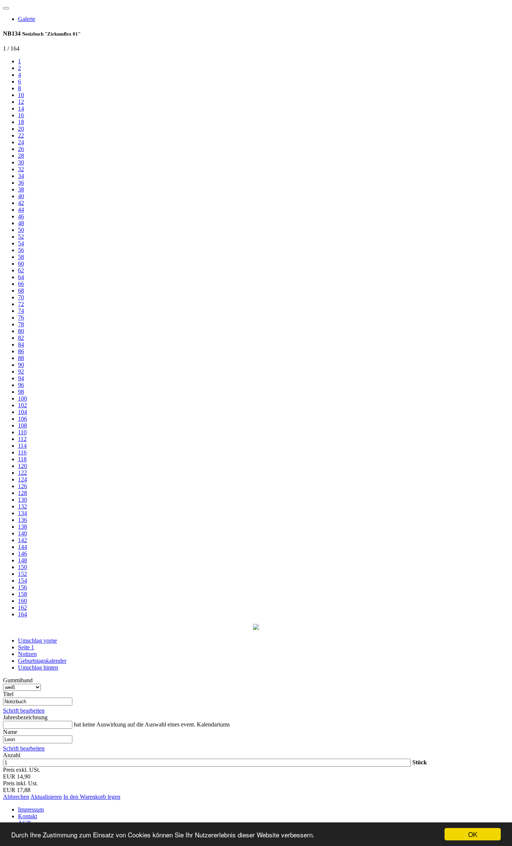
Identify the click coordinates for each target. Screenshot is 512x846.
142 (22, 540)
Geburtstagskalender (42, 661)
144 (22, 547)
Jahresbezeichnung (25, 717)
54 (21, 243)
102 (22, 405)
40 (21, 196)
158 (22, 594)
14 (21, 108)
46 (21, 216)
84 (21, 344)
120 (22, 466)
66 (21, 284)
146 (22, 553)
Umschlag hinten (38, 667)
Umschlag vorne (37, 640)
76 (21, 317)
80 (21, 331)
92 (21, 371)
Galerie (26, 19)
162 (22, 607)
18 (21, 122)
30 (21, 162)
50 (21, 230)
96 (21, 385)
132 (22, 506)
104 (22, 412)
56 (21, 250)
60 (21, 263)
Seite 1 (26, 647)
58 (21, 257)
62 (21, 270)
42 (21, 203)
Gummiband (18, 680)
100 (22, 398)
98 (21, 392)
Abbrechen (16, 797)
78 (21, 324)
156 (22, 587)
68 (21, 290)
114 (22, 445)
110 (22, 432)
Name (10, 732)
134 (22, 513)
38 (21, 189)
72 (21, 304)
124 (22, 479)
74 (21, 311)
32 (21, 169)
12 (21, 102)
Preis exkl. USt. (21, 770)
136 (22, 520)
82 (21, 338)
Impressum (31, 809)
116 (22, 452)
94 (21, 378)
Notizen (27, 654)
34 (21, 176)
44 (21, 209)
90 (21, 365)
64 (21, 277)
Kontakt (27, 816)
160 (22, 601)
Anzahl (11, 755)
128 (22, 493)
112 (22, 439)
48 (21, 223)
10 (21, 95)
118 (22, 459)
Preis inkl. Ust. (20, 783)
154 (22, 580)
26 (21, 149)
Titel (8, 694)
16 (21, 115)
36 (21, 182)
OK (472, 834)
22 (21, 135)
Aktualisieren (46, 797)
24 (21, 142)
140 (22, 533)
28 (21, 155)
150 (22, 567)
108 (22, 425)
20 (21, 129)
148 (22, 560)
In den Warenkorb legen (91, 797)
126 (22, 486)
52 (21, 236)
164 (22, 614)
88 (21, 358)
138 (22, 526)
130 (22, 499)
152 (22, 574)
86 (21, 351)
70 (21, 297)
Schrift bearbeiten (24, 710)
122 (22, 472)
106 (22, 419)
